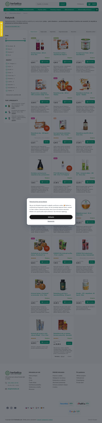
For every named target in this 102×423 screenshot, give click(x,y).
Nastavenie (51, 221)
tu (66, 211)
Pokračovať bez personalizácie (38, 201)
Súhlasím (51, 217)
